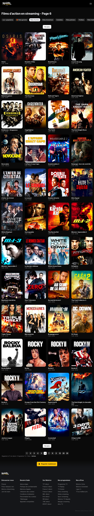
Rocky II (50, 368)
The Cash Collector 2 (78, 300)
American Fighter (77, 96)
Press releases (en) (7, 487)
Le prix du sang (76, 62)
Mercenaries (29, 334)
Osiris (3, 62)
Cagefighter (29, 130)
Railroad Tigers (53, 96)
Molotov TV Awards (64, 499)
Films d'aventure (47, 20)
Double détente (53, 198)
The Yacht (51, 130)
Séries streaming (63, 494)
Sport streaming (63, 496)
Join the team (5, 491)
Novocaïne (5, 164)
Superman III (52, 402)
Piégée (27, 438)
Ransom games (6, 96)
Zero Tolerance (30, 300)
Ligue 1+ (78, 489)
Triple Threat (6, 334)
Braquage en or (53, 334)
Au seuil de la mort (54, 300)
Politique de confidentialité (28, 487)
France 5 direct (47, 491)
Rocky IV (74, 368)
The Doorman (29, 96)
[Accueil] (6, 4)
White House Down (54, 266)
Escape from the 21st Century (35, 402)
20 (63, 453)
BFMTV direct (47, 504)
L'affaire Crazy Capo (32, 164)
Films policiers (70, 20)
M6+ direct (46, 494)
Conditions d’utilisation (27, 494)
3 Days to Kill (75, 438)
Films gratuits (21, 20)
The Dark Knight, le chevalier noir (81, 403)
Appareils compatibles (27, 501)
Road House (52, 62)
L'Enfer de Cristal (7, 198)
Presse (3, 484)
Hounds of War (30, 62)
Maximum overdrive (8, 300)
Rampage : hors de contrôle (81, 164)
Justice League (6, 438)
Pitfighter (74, 266)
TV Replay (61, 487)
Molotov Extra (80, 484)
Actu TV (60, 504)
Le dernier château (31, 266)
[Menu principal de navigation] (91, 4)
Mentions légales (25, 489)
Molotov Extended (82, 487)
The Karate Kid (53, 232)
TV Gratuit (61, 489)
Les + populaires (8, 20)
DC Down (74, 334)
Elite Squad (75, 198)
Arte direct (46, 496)
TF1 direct (46, 484)
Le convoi (28, 198)
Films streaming (63, 491)
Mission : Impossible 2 (79, 232)
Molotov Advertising (7, 489)
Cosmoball (52, 438)
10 (60, 453)
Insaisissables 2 (53, 164)
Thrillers (81, 20)
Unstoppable (29, 232)
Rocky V (4, 402)
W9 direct (46, 499)
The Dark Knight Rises (79, 130)
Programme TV (62, 484)
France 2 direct (47, 487)
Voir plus (47, 27)
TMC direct (46, 501)
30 (67, 453)
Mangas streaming (63, 501)
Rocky (27, 368)
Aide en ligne (24, 484)
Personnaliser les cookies (28, 496)
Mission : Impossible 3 (9, 266)
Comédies (59, 20)
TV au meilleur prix (82, 491)
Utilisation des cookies (27, 491)
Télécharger (24, 499)
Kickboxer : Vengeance (9, 130)
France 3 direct (47, 489)
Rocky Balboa (6, 368)
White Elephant (6, 232)
